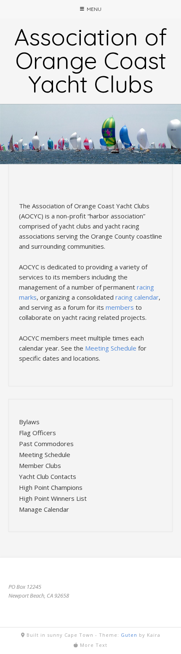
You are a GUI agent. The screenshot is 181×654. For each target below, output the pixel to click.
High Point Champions (51, 487)
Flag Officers (37, 432)
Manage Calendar (44, 509)
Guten (129, 635)
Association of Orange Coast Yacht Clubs (90, 60)
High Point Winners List (53, 498)
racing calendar (137, 297)
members (120, 307)
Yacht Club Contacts (47, 476)
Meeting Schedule (110, 348)
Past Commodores (46, 443)
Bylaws (29, 421)
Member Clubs (40, 465)
